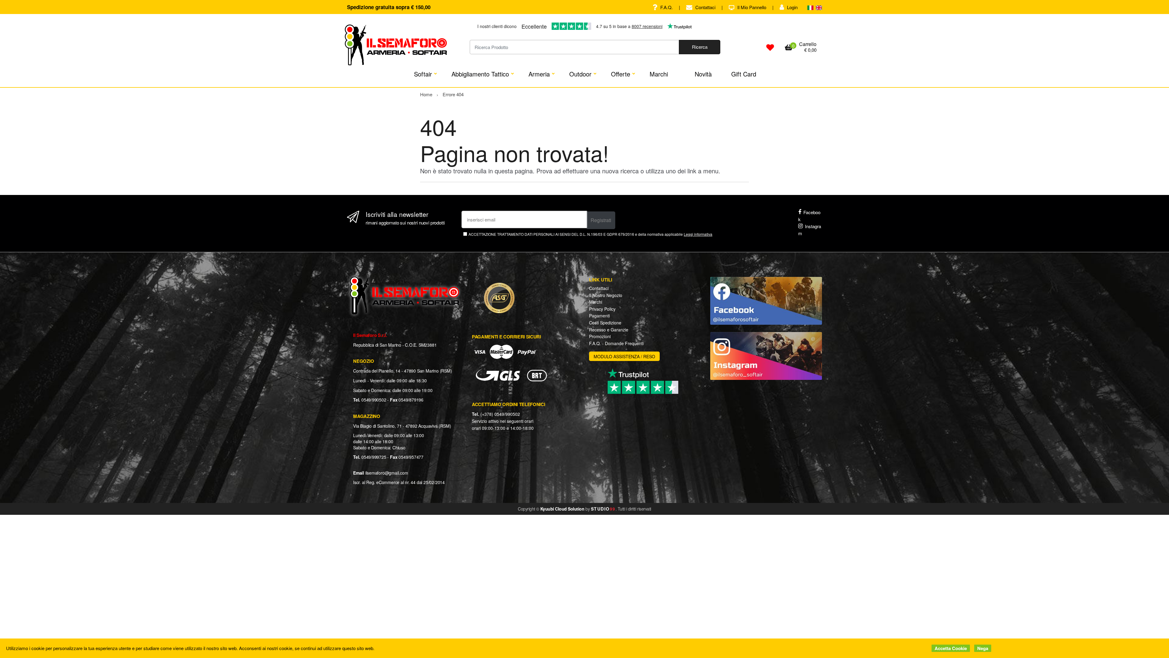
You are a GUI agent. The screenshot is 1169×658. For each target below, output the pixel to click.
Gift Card (743, 73)
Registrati (601, 220)
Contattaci (705, 7)
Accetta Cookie (951, 648)
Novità (703, 73)
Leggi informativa (698, 234)
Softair (423, 73)
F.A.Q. (666, 7)
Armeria (539, 73)
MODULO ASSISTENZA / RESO (624, 356)
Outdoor (580, 73)
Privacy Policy (602, 309)
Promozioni (600, 336)
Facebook (809, 215)
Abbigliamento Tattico (480, 73)
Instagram (809, 229)
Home (426, 94)
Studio (603, 509)
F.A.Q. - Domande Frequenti (616, 343)
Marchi (659, 73)
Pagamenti (599, 316)
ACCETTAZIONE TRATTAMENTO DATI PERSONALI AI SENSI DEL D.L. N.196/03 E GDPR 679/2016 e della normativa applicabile (590, 234)
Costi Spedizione (605, 323)
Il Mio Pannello (751, 7)
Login (792, 7)
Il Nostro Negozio (605, 295)
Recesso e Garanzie (608, 330)
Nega (982, 648)
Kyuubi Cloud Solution (562, 509)
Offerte (620, 73)
